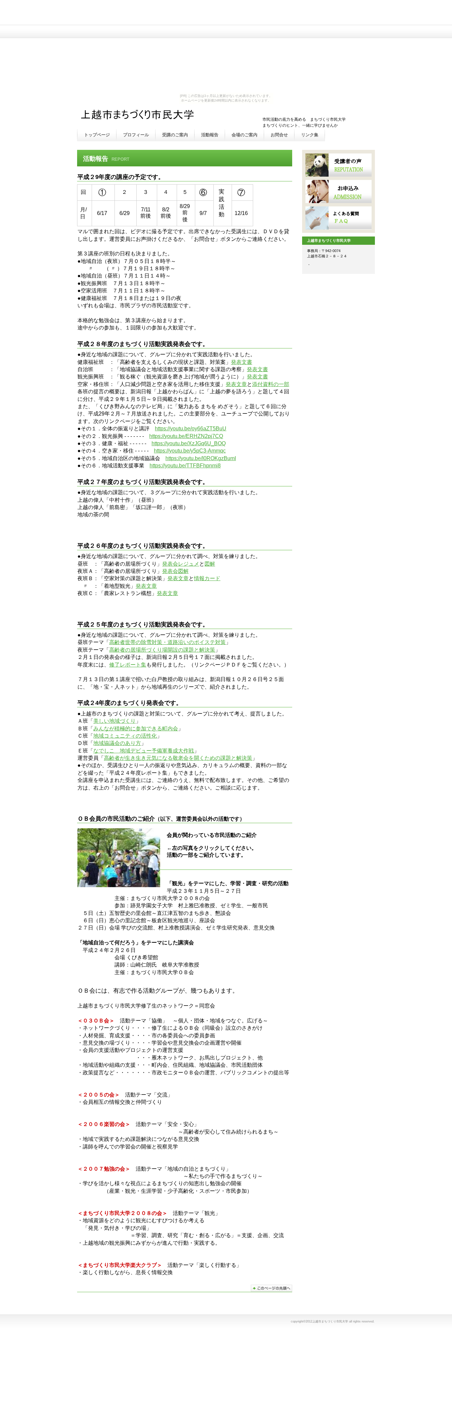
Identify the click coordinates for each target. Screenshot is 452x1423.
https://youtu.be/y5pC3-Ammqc (190, 450)
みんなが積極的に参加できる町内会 (135, 728)
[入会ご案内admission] (338, 191)
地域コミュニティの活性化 (125, 736)
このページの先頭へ (271, 1288)
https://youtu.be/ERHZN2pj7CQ (186, 436)
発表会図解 (175, 571)
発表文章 (236, 384)
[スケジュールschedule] (338, 165)
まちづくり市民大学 (146, 116)
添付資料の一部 (270, 384)
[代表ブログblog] (338, 218)
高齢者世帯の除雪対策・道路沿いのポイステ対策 (167, 642)
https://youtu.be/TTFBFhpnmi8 (185, 465)
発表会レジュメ (180, 564)
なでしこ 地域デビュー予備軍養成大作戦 (143, 751)
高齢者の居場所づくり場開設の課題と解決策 (162, 650)
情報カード (207, 578)
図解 (209, 564)
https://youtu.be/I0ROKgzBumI (200, 458)
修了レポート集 (127, 665)
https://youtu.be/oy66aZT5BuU (190, 428)
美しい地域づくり (114, 721)
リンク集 (309, 134)
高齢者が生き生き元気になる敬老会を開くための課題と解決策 (178, 758)
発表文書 (241, 362)
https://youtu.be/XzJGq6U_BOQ (189, 443)
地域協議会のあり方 (117, 743)
